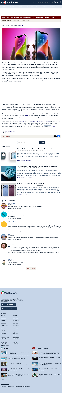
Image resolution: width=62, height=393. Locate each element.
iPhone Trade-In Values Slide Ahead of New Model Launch (34, 149)
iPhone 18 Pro (21, 6)
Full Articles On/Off (11, 386)
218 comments (29, 177)
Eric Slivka (15, 315)
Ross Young (8, 131)
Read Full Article (21, 160)
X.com (4, 328)
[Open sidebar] (60, 2)
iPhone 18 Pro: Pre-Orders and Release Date (30, 183)
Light (26, 386)
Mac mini (4, 6)
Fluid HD (20, 386)
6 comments (28, 160)
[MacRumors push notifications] (47, 2)
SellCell (21, 25)
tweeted (26, 115)
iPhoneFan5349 (12, 221)
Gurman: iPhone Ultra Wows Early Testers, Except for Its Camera (37, 166)
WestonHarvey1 (12, 211)
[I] (4, 227)
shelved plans (47, 124)
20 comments (29, 194)
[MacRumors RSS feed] (50, 2)
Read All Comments (31, 268)
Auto (24, 386)
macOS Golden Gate (55, 6)
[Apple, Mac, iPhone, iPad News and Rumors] (10, 4)
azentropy (10, 259)
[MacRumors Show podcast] (33, 2)
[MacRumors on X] (40, 2)
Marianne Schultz (16, 330)
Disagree (18, 208)
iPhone (11, 132)
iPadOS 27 (44, 6)
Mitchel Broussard (4, 325)
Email (2, 328)
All (60, 6)
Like (15, 208)
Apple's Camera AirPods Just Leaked (16, 358)
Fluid (17, 386)
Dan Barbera (3, 335)
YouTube (5, 348)
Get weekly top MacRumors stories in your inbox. (31, 140)
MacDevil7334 (11, 203)
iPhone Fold (30, 6)
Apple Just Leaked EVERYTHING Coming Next (18, 363)
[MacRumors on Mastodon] (42, 2)
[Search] (58, 2)
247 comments (6, 136)
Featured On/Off (4, 386)
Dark (29, 386)
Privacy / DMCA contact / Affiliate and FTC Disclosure (10, 381)
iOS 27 (37, 6)
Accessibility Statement (5, 384)
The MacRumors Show (42, 348)
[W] (4, 217)
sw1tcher (10, 243)
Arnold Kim (3, 315)
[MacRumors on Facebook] (38, 2)
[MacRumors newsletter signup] (52, 2)
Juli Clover (3, 320)
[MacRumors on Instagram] (36, 2)
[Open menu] (2, 2)
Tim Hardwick (39, 167)
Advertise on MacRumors (8, 308)
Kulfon (9, 234)
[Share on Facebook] (58, 136)
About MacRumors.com (8, 304)
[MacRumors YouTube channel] (45, 2)
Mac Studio (12, 6)
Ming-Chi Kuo (22, 121)
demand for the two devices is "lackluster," (40, 121)
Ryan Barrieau (16, 335)
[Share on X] (55, 136)
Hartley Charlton (25, 20)
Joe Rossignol (40, 185)
